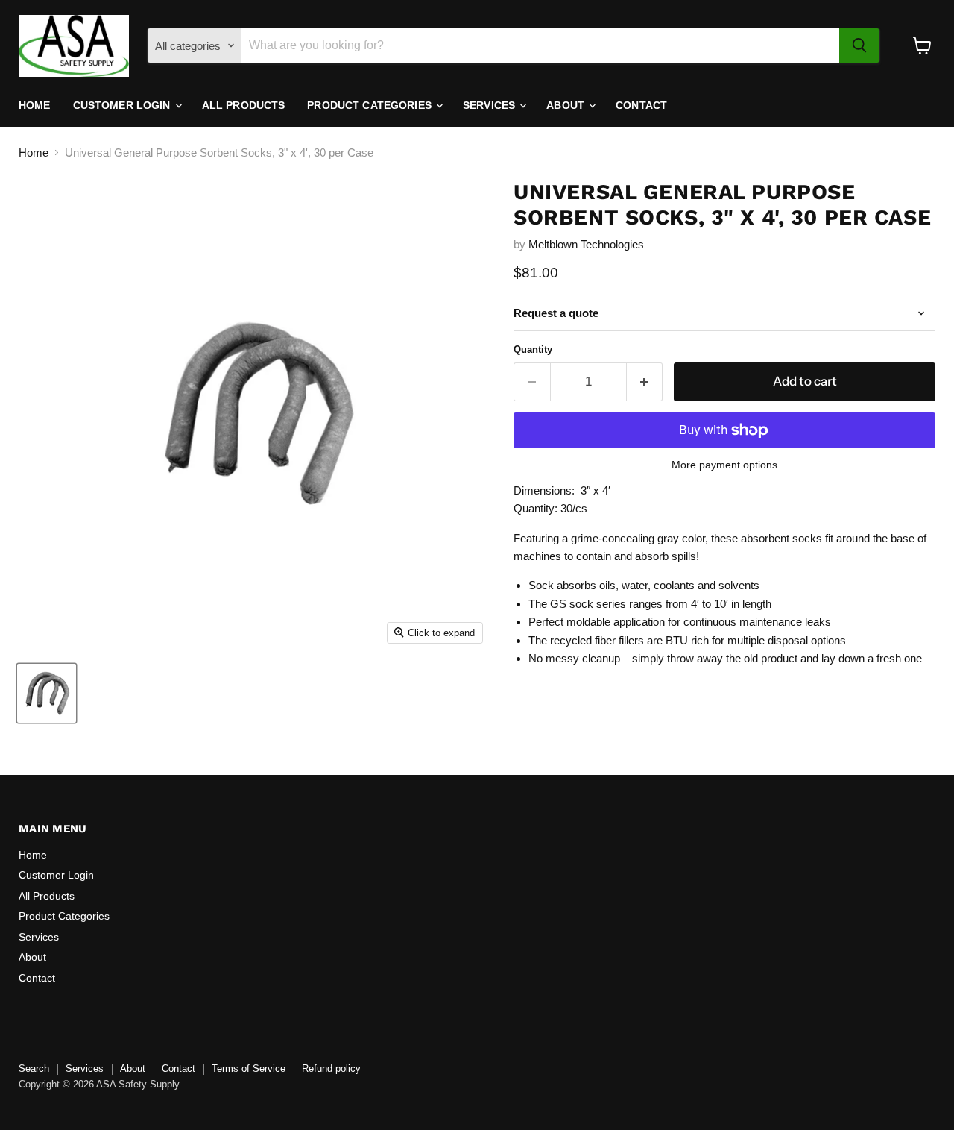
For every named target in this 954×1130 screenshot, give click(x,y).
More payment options (724, 465)
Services (490, 105)
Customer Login (123, 105)
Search (34, 1068)
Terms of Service (248, 1068)
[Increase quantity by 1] (645, 381)
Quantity (533, 349)
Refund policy (331, 1068)
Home (35, 105)
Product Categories (371, 105)
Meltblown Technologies (586, 244)
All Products (243, 105)
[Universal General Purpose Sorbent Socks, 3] (46, 693)
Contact (641, 105)
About (566, 105)
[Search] (859, 45)
